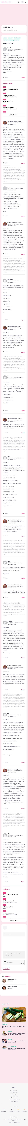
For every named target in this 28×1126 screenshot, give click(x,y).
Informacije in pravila (18, 1119)
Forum (5, 38)
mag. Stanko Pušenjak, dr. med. (14, 121)
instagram (12, 1111)
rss (18, 1111)
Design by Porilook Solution (14, 1122)
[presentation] (6, 953)
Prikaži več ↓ (14, 115)
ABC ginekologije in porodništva (11, 40)
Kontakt (4, 1119)
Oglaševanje (9, 1119)
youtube (24, 1111)
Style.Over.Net (14, 1091)
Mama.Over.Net (14, 1101)
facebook (3, 1111)
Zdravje (10, 38)
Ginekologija (17, 38)
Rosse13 (9, 48)
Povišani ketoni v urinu (9, 95)
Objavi (6, 968)
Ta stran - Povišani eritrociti (10, 89)
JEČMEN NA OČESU (8, 101)
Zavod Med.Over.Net (14, 1099)
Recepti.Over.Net (14, 1093)
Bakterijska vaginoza (8, 107)
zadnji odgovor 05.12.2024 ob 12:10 (15, 49)
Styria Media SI (14, 1097)
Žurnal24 (14, 1095)
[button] (6, 953)
